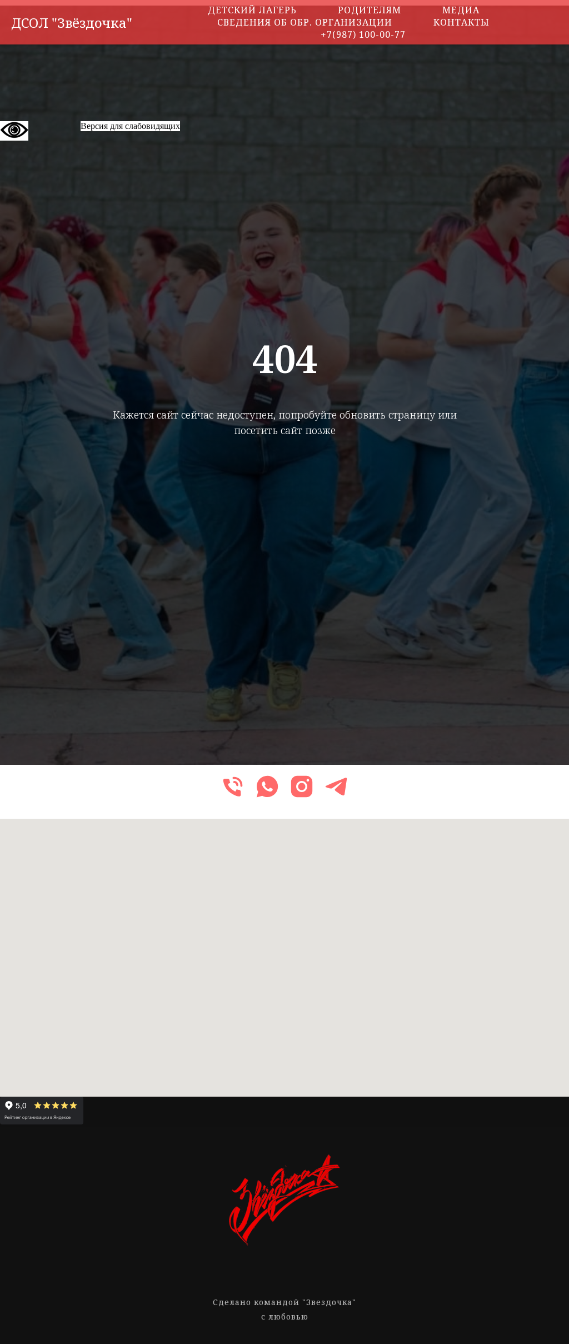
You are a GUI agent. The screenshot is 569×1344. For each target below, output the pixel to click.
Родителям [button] (369, 10)
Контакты (461, 22)
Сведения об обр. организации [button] (304, 22)
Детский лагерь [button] (252, 10)
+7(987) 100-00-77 (363, 34)
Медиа (461, 10)
